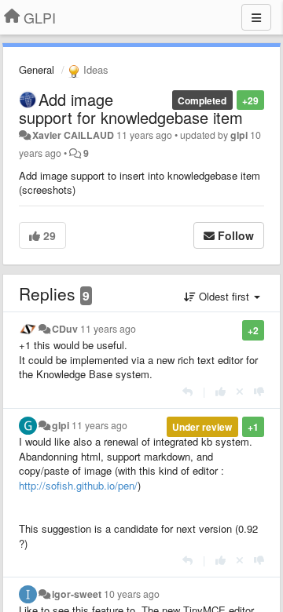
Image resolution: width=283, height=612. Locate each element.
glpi (239, 135)
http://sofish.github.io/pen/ (78, 485)
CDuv (65, 329)
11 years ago (108, 329)
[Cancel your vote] (240, 391)
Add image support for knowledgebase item (131, 108)
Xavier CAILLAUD (73, 135)
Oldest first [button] (224, 296)
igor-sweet (76, 594)
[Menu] (256, 17)
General (36, 69)
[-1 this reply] (259, 391)
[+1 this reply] (220, 391)
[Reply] (187, 391)
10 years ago (132, 594)
